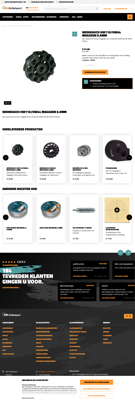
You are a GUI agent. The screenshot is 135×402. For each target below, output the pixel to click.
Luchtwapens (7, 332)
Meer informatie (28, 398)
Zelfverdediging (38, 17)
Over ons (107, 9)
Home (4, 26)
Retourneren (74, 346)
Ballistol (107, 328)
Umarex (106, 332)
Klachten (73, 350)
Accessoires (51, 17)
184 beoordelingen (32, 10)
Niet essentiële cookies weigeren (96, 389)
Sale (74, 17)
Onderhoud (64, 17)
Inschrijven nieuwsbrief (46, 361)
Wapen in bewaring (43, 339)
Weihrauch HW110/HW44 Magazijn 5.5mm (20, 26)
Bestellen (73, 335)
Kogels (19, 17)
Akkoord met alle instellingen (96, 382)
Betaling (72, 343)
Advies (79, 17)
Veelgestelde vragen (77, 332)
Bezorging (73, 339)
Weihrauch (107, 343)
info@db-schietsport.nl (48, 372)
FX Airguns (107, 335)
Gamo (105, 339)
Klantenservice (121, 9)
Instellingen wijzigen (96, 396)
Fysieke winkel (42, 354)
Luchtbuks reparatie (44, 335)
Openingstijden (42, 350)
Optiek (26, 17)
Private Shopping (43, 332)
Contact (72, 357)
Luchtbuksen (7, 17)
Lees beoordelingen (10, 287)
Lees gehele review (80, 276)
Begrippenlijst (8, 354)
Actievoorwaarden (77, 354)
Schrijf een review (43, 357)
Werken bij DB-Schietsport (46, 328)
